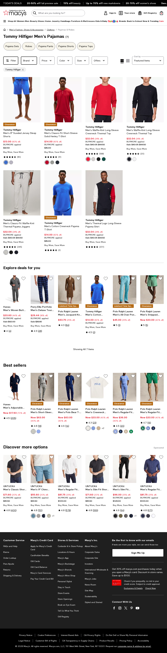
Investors (89, 564)
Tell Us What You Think (68, 611)
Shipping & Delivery (12, 575)
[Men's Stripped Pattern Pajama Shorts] (152, 289)
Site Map (89, 590)
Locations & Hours (66, 552)
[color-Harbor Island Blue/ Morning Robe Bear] (38, 431)
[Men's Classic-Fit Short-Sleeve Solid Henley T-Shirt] (63, 99)
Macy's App (63, 558)
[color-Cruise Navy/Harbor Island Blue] (121, 431)
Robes (28, 46)
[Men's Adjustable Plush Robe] (15, 387)
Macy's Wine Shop (66, 575)
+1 (53, 516)
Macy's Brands (65, 570)
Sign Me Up (138, 552)
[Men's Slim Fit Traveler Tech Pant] (124, 469)
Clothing (50, 30)
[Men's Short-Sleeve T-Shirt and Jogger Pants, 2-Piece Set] (42, 387)
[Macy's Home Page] (14, 13)
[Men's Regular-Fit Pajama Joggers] (124, 387)
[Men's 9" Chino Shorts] (42, 469)
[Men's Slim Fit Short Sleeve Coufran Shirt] (97, 469)
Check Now (150, 588)
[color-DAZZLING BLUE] (6, 162)
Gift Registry (63, 617)
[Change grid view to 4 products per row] (122, 61)
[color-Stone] (49, 516)
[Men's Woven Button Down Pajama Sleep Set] (15, 289)
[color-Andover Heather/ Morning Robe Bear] (33, 431)
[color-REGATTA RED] (47, 162)
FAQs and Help (10, 546)
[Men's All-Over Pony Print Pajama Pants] (124, 289)
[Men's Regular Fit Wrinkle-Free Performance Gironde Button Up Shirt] (152, 469)
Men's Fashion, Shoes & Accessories (26, 30)
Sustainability (91, 596)
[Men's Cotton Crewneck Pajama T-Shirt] (63, 192)
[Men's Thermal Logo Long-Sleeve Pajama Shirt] (104, 192)
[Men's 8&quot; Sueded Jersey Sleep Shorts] (21, 99)
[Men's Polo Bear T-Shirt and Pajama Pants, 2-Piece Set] (70, 387)
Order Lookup (9, 558)
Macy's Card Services (40, 573)
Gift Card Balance (38, 567)
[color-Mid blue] (33, 516)
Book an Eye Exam (66, 605)
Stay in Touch (64, 587)
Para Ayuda (8, 564)
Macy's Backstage (66, 564)
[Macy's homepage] (5, 30)
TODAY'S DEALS (12, 3)
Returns (6, 570)
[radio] (5, 162)
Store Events (63, 593)
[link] (21, 146)
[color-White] (134, 159)
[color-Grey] (38, 516)
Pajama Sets (12, 46)
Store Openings (65, 599)
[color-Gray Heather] (11, 162)
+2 (103, 428)
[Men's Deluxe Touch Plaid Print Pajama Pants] (42, 289)
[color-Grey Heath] (52, 162)
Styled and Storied (93, 602)
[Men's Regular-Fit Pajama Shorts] (152, 387)
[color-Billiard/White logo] (143, 428)
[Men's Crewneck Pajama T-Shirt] (97, 387)
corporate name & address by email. (134, 646)
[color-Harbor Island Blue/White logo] (148, 428)
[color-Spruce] (104, 159)
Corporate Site (91, 558)
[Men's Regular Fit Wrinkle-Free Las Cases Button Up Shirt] (70, 469)
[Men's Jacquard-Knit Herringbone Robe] (70, 289)
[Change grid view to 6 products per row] (127, 60)
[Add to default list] (23, 278)
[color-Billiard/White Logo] (131, 431)
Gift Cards (35, 561)
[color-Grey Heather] (6, 252)
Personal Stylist (65, 581)
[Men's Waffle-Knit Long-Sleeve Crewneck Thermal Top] (104, 99)
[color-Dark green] (121, 516)
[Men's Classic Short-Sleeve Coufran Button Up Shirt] (15, 469)
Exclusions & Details (133, 588)
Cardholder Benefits (39, 555)
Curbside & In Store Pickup (70, 546)
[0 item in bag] (161, 13)
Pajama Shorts (66, 46)
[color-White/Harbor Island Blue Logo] (88, 428)
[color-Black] (98, 159)
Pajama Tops (86, 46)
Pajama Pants (45, 46)
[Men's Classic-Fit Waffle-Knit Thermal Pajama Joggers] (21, 192)
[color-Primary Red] (88, 159)
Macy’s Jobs (90, 579)
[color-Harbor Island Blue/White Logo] (93, 428)
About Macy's (91, 546)
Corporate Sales (92, 552)
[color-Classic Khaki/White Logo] (98, 428)
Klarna (6, 552)
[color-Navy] (57, 162)
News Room (90, 585)
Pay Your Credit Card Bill (41, 579)
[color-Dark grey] (126, 516)
